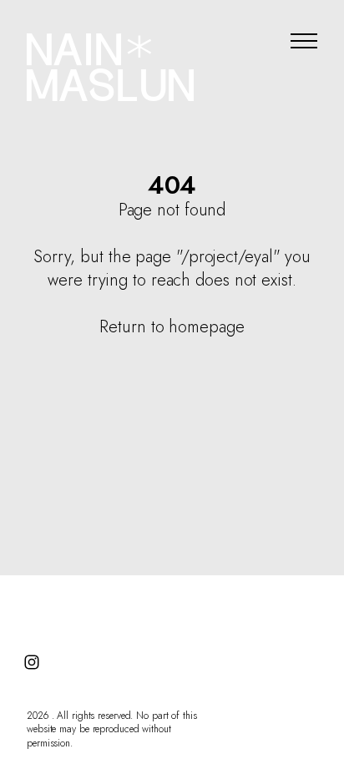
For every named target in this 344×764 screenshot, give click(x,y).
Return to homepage (171, 327)
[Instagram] (31, 662)
